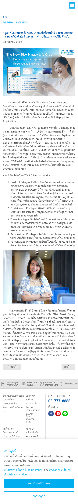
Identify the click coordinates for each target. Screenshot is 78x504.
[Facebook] (51, 413)
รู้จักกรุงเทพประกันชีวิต (13, 396)
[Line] (65, 413)
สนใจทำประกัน (32, 433)
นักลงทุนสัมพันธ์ (10, 433)
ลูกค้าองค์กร (9, 429)
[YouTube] (58, 413)
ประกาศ (33, 409)
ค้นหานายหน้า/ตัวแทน (13, 407)
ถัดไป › (68, 366)
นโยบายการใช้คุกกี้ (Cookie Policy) (23, 470)
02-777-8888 (59, 401)
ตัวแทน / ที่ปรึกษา (11, 436)
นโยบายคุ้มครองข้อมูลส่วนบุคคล (30, 418)
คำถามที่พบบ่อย (10, 403)
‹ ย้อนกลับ (11, 366)
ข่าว (4, 411)
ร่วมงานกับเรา (9, 400)
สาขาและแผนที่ (32, 436)
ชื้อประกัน (30, 400)
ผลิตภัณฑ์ (30, 396)
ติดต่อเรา (30, 429)
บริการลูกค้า (31, 403)
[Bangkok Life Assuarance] (16, 5)
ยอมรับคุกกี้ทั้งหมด (39, 483)
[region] (39, 471)
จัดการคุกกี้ (39, 496)
